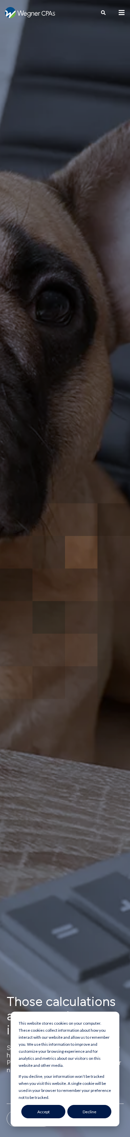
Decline (89, 1111)
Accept (43, 1111)
